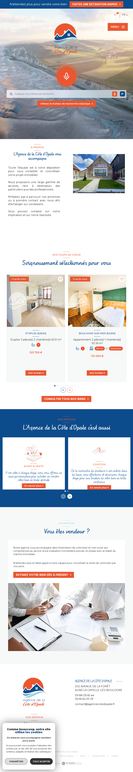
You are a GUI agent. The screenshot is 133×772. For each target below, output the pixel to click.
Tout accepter (41, 761)
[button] (69, 390)
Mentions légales (67, 756)
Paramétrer (16, 761)
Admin (83, 756)
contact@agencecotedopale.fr (95, 704)
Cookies (115, 756)
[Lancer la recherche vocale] (66, 76)
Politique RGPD (98, 756)
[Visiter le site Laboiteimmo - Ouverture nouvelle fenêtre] (71, 763)
